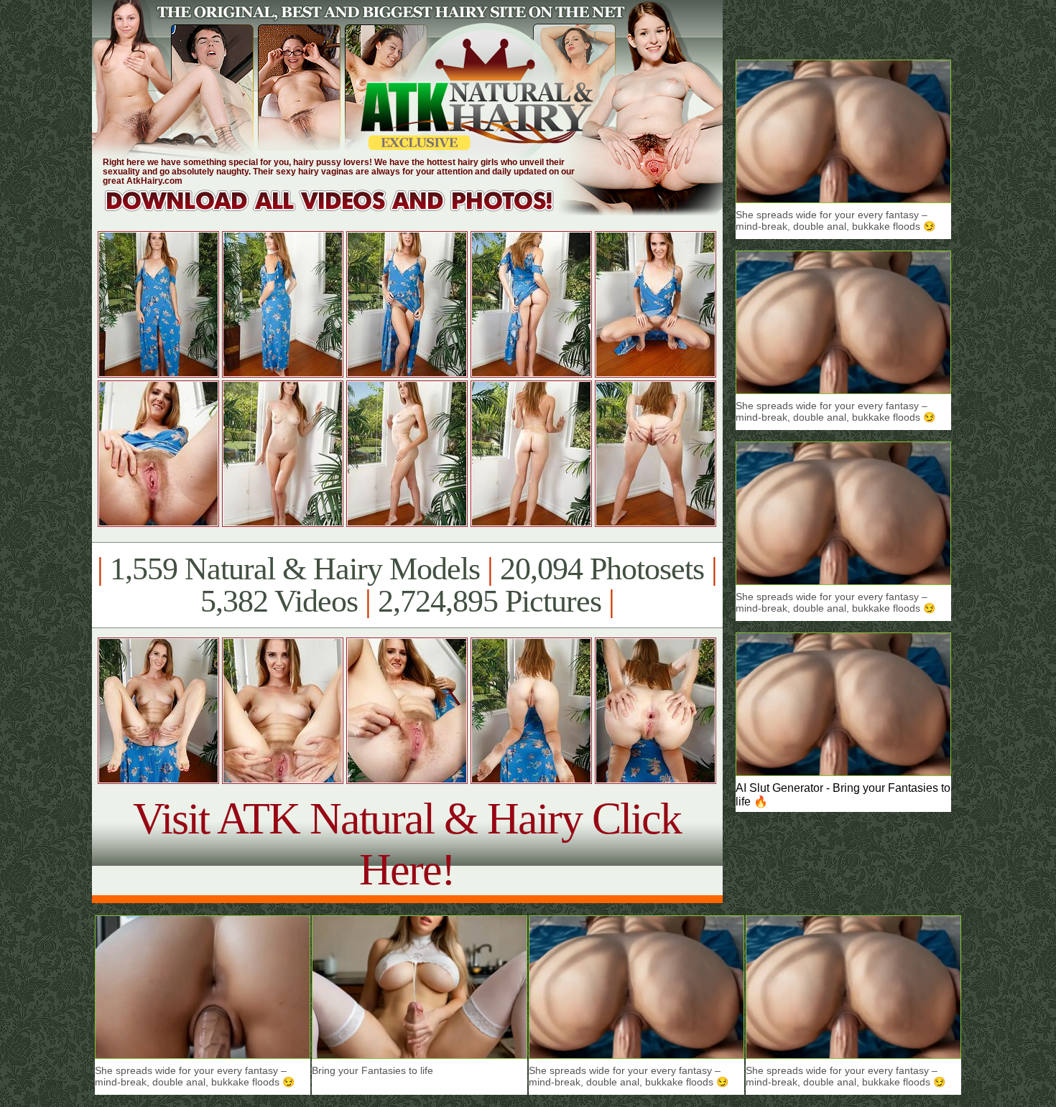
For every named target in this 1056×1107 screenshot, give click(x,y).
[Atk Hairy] (343, 211)
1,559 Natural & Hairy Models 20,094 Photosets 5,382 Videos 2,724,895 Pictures (407, 585)
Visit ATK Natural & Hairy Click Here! (407, 844)
